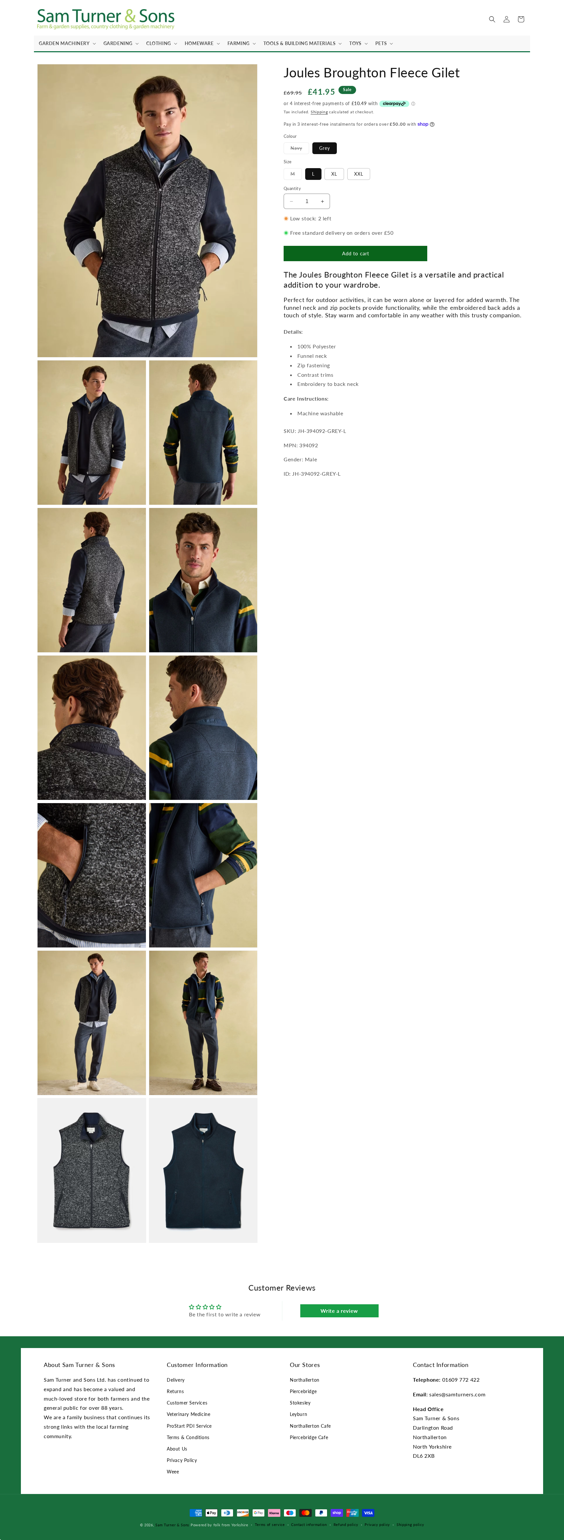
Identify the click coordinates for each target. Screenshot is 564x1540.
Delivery (176, 1380)
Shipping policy (410, 1524)
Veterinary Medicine (188, 1414)
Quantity (292, 188)
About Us (177, 1449)
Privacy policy (377, 1524)
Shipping (319, 111)
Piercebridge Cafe (309, 1437)
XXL (358, 174)
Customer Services (187, 1402)
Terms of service (270, 1524)
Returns (175, 1391)
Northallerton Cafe (310, 1426)
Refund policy (346, 1524)
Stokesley (300, 1402)
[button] (66, 43)
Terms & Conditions (188, 1437)
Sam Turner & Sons (172, 1525)
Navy (299, 149)
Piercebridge (303, 1391)
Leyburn (298, 1414)
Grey (324, 148)
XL (334, 174)
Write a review (339, 1311)
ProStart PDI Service (189, 1426)
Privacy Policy (182, 1460)
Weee (173, 1471)
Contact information (309, 1524)
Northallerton (305, 1380)
